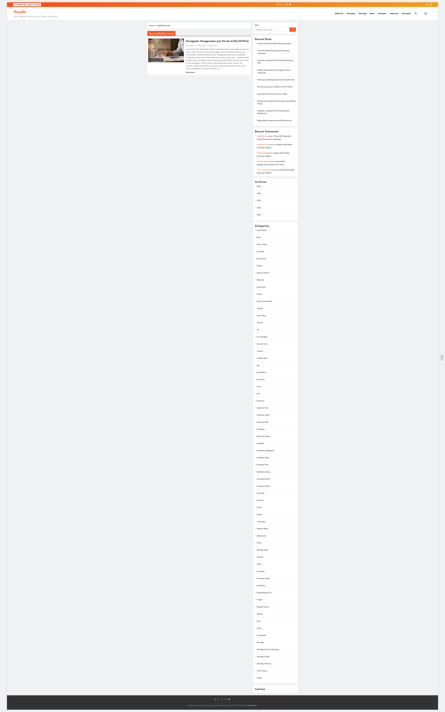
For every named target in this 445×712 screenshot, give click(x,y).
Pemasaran (406, 13)
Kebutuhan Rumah (263, 436)
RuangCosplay (262, 161)
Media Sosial (261, 536)
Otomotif (260, 557)
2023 (259, 207)
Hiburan (260, 322)
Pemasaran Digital (263, 578)
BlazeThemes (252, 705)
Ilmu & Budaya (262, 337)
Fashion (259, 294)
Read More (190, 72)
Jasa (258, 365)
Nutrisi (259, 543)
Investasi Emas (262, 358)
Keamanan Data (262, 408)
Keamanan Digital (263, 415)
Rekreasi (260, 614)
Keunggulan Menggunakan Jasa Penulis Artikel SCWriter (217, 41)
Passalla (20, 11)
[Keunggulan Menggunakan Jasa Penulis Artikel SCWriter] (166, 50)
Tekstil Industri (262, 671)
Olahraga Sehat (262, 550)
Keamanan (394, 13)
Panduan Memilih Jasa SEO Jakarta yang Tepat (274, 43)
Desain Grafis (262, 244)
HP (258, 329)
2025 (259, 193)
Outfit (259, 564)
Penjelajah (261, 153)
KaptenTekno (261, 136)
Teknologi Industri (263, 656)
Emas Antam (261, 287)
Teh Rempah (261, 635)
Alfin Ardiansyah (263, 169)
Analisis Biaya (262, 230)
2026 (259, 186)
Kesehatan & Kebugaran (265, 450)
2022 (259, 214)
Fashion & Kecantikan (264, 301)
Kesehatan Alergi (263, 457)
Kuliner (259, 507)
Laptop (259, 514)
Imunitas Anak (262, 344)
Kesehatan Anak (262, 464)
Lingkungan (261, 521)
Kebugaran (261, 429)
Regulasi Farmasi (263, 607)
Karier (259, 386)
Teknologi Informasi (264, 663)
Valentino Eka (262, 144)
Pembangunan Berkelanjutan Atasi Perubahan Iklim (276, 79)
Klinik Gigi (261, 493)
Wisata (259, 678)
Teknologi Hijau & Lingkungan (268, 649)
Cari (257, 25)
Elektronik (339, 13)
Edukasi (259, 265)
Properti (260, 599)
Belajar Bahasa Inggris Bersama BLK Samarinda (274, 120)
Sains (259, 621)
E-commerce (261, 258)
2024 (259, 200)
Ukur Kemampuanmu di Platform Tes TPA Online (274, 87)
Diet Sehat (260, 251)
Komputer (382, 13)
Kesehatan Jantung (263, 472)
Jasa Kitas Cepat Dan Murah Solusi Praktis (272, 94)
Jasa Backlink (261, 372)
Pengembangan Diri (264, 592)
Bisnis (372, 13)
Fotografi (260, 308)
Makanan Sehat (262, 528)
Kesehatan (351, 13)
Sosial (259, 628)
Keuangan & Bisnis (263, 486)
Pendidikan (261, 585)
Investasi (260, 351)
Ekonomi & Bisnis (156, 60)
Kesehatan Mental (263, 479)
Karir (258, 393)
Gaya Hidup (261, 315)
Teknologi (363, 13)
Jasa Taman (261, 379)
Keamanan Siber (263, 422)
